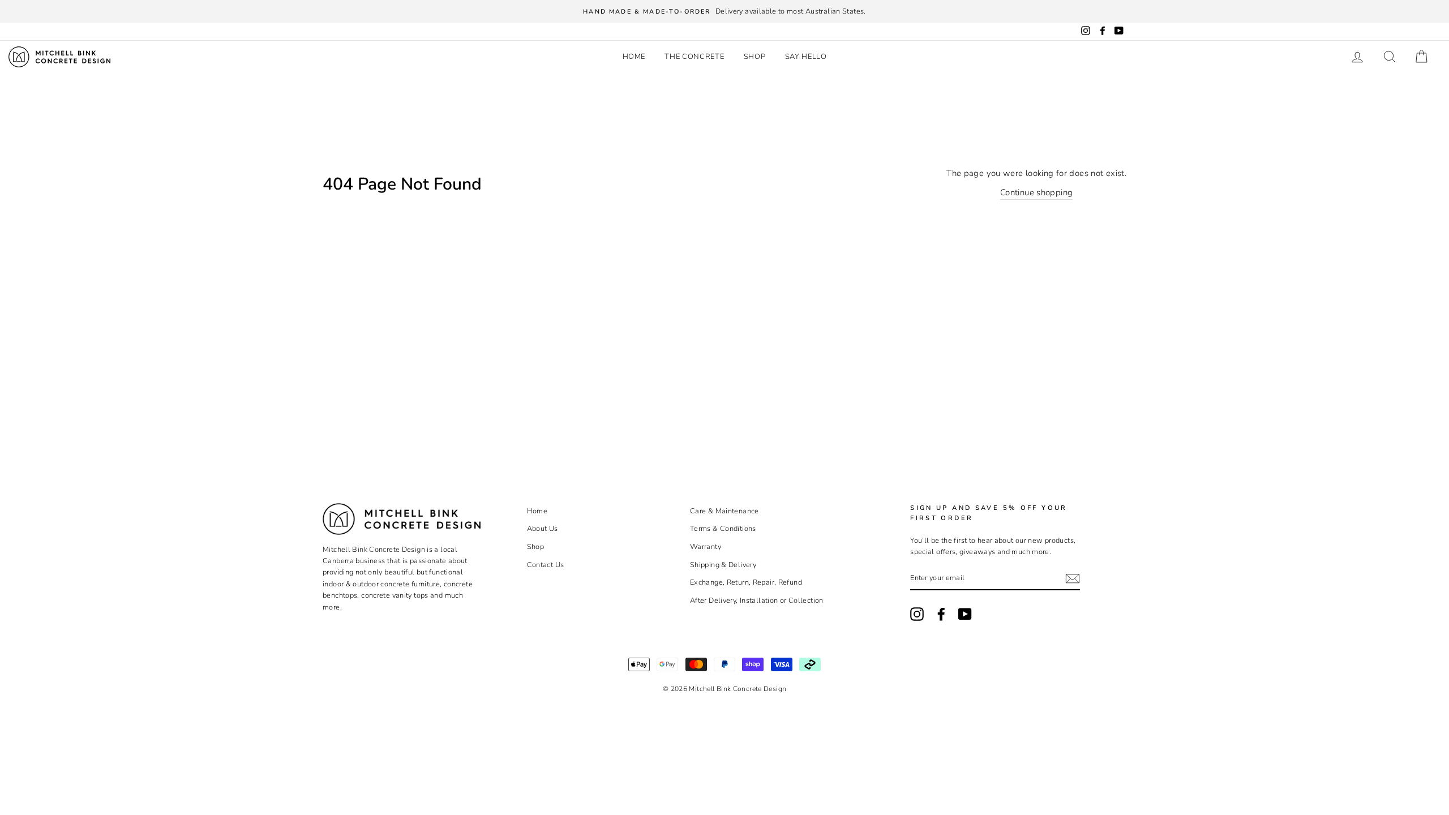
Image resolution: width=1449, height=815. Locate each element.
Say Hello (806, 57)
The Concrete (694, 57)
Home (634, 57)
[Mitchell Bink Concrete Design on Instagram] (917, 614)
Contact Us (545, 565)
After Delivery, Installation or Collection (757, 600)
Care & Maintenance (724, 511)
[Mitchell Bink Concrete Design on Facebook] (941, 614)
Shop (755, 57)
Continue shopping (1036, 192)
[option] (724, 11)
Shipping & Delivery (723, 565)
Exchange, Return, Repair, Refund (746, 582)
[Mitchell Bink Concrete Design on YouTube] (965, 614)
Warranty (705, 547)
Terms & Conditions (723, 529)
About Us (542, 529)
